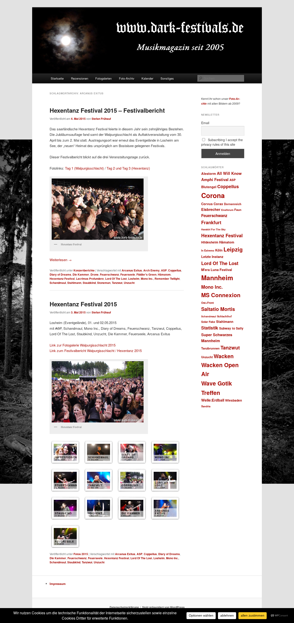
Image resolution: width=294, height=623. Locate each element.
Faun (237, 209)
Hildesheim (209, 242)
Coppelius (174, 270)
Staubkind (89, 283)
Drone (94, 274)
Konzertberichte (84, 270)
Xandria (205, 406)
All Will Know (229, 173)
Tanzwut (117, 283)
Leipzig (233, 249)
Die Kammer (81, 274)
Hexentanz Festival (62, 279)
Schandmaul (58, 283)
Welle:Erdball (212, 400)
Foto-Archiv (126, 78)
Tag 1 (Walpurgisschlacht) (84, 168)
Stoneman (103, 283)
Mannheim (217, 277)
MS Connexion (220, 295)
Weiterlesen (61, 259)
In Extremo (207, 250)
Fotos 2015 (81, 554)
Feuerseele (127, 274)
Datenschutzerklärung (124, 607)
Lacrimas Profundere (90, 279)
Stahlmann (74, 283)
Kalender (147, 78)
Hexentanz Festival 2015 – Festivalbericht (107, 110)
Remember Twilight (167, 279)
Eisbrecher (210, 209)
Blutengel (208, 186)
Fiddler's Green (146, 274)
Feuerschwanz (109, 274)
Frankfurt (211, 222)
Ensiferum (227, 210)
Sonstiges (167, 78)
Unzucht (129, 283)
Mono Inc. (147, 279)
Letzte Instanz (212, 256)
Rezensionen (79, 78)
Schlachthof (224, 316)
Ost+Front (207, 303)
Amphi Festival (215, 179)
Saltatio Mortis (218, 309)
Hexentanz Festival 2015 (83, 304)
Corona (213, 195)
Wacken (224, 356)
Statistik (209, 328)
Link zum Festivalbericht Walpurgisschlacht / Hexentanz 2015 (96, 350)
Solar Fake (208, 322)
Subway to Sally (231, 328)
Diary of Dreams (60, 274)
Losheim (133, 279)
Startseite (57, 78)
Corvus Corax (212, 203)
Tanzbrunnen (210, 348)
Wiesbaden (233, 400)
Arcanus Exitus (132, 270)
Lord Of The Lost (116, 279)
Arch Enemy (151, 270)
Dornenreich (232, 204)
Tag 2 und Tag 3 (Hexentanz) (128, 168)
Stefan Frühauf (101, 119)
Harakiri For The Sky (213, 229)
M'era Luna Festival (216, 269)
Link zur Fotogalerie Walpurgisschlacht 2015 (83, 345)
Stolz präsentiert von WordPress (163, 607)
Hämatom (164, 274)
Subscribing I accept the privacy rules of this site (222, 142)
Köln (219, 250)
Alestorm (208, 173)
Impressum (58, 583)
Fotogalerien (103, 78)
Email (205, 122)
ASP (164, 270)
